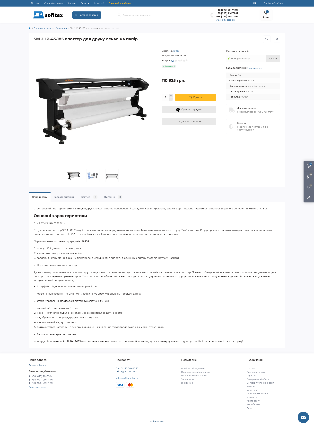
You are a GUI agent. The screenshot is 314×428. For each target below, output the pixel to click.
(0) (172, 60)
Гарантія (84, 3)
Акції (249, 408)
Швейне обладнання (193, 368)
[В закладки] (267, 39)
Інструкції (99, 3)
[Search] (119, 15)
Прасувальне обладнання (195, 372)
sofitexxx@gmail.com (127, 378)
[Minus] (171, 99)
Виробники (187, 382)
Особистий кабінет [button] (273, 3)
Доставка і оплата (256, 372)
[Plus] (171, 95)
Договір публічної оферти (261, 382)
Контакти (252, 397)
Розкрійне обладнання (194, 375)
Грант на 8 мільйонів (120, 3)
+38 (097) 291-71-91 (227, 13)
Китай (176, 51)
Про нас (35, 3)
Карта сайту (253, 400)
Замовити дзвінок (225, 20)
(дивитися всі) (254, 68)
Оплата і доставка (53, 3)
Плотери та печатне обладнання (50, 28)
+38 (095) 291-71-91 (227, 16)
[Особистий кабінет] (309, 197)
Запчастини (187, 379)
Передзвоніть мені (38, 387)
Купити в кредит (191, 109)
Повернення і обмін (258, 379)
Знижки (72, 3)
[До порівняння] (276, 39)
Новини (251, 386)
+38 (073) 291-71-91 (227, 9)
